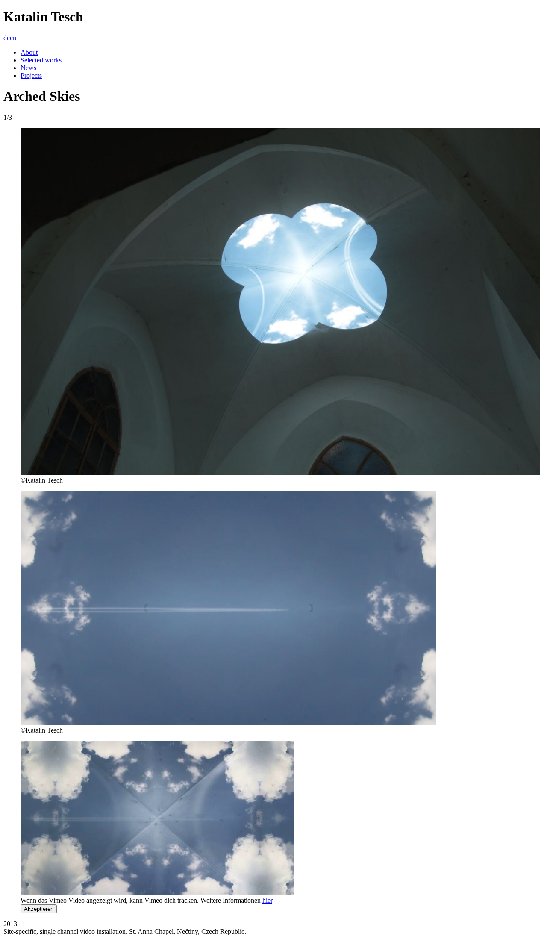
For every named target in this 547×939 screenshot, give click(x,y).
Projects (31, 75)
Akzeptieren (38, 909)
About (29, 52)
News (28, 67)
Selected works (41, 60)
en (13, 37)
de (6, 37)
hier (267, 900)
